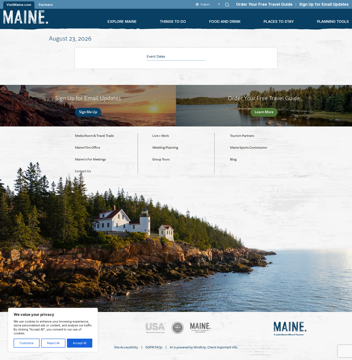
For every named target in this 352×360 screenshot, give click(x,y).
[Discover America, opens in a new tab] (155, 327)
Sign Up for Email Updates (324, 4)
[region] (53, 330)
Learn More (264, 112)
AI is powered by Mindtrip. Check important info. (204, 347)
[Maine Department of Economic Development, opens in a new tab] (200, 328)
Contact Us (83, 171)
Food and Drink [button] (225, 21)
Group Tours (161, 159)
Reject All (53, 343)
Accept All (79, 343)
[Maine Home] (25, 17)
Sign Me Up (88, 112)
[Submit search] (227, 5)
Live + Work (160, 135)
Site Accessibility (126, 347)
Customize (27, 343)
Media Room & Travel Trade (94, 135)
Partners (46, 5)
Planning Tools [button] (333, 21)
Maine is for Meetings (90, 159)
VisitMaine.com (19, 5)
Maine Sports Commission (248, 147)
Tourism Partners (242, 135)
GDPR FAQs (153, 347)
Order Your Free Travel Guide (264, 4)
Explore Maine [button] (122, 21)
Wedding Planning (165, 147)
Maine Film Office (87, 147)
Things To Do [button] (173, 21)
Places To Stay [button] (279, 21)
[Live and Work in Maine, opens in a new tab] (178, 328)
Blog (233, 159)
